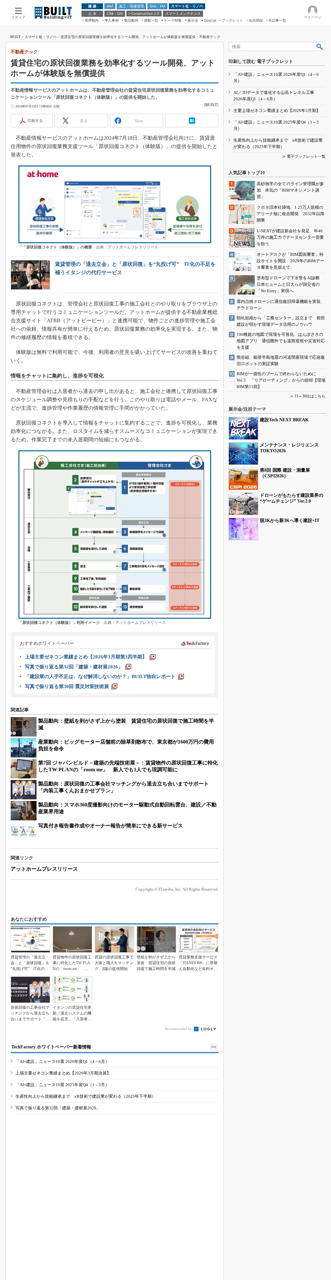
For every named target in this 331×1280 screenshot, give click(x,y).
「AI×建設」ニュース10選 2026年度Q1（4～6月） (62, 1061)
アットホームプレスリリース (44, 869)
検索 (320, 46)
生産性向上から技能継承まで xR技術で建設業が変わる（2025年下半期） (86, 1096)
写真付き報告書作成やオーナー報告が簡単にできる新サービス (110, 825)
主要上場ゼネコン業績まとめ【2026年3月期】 (276, 110)
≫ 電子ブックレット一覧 (304, 156)
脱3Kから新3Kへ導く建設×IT (289, 520)
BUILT (15, 37)
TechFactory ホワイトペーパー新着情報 (51, 1047)
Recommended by (179, 1029)
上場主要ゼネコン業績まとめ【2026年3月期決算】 (63, 1073)
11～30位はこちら (310, 396)
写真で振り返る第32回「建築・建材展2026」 (58, 1107)
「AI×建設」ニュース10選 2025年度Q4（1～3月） (62, 1084)
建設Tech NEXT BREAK (284, 419)
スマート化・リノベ (41, 37)
